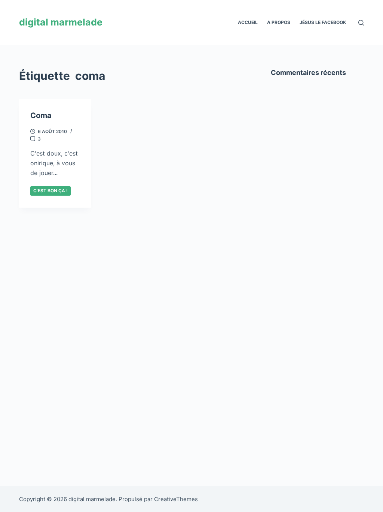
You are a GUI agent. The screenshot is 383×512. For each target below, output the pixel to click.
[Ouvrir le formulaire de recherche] (361, 22)
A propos (278, 22)
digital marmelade (60, 22)
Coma (41, 115)
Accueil (248, 22)
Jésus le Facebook (323, 22)
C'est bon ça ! (50, 190)
